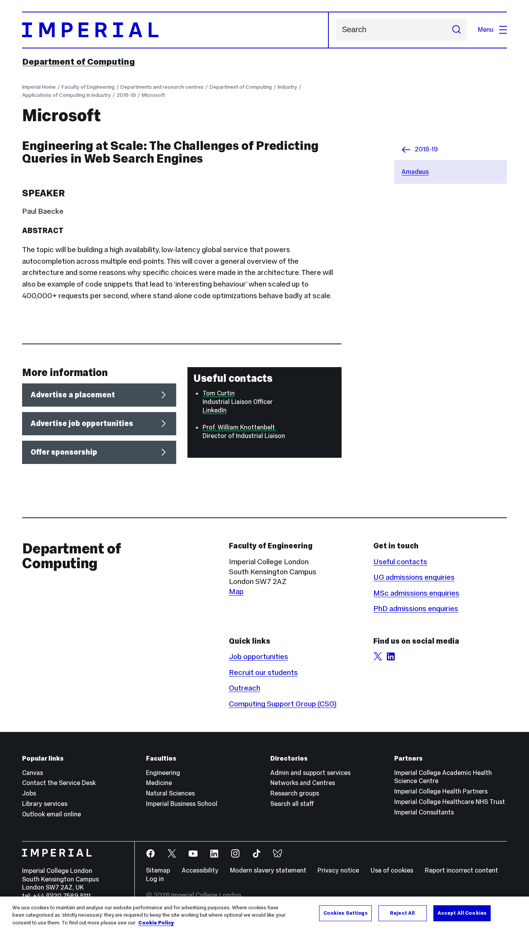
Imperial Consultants (424, 812)
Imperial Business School (181, 804)
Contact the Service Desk (59, 783)
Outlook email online (51, 814)
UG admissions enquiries (414, 577)
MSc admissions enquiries (416, 593)
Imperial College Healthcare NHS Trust (449, 802)
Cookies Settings (345, 913)
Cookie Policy (156, 923)
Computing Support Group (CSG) (283, 703)
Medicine (159, 783)
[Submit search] (456, 30)
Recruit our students (263, 672)
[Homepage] (175, 30)
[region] (264, 914)
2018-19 (126, 94)
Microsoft (153, 94)
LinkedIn (215, 410)
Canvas (32, 773)
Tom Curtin (219, 393)
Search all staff (292, 804)
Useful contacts (400, 561)
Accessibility (200, 870)
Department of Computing (78, 61)
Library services (44, 804)
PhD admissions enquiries (415, 608)
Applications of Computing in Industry (66, 94)
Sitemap (158, 870)
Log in (155, 879)
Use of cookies (392, 870)
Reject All (402, 913)
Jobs (29, 793)
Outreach (244, 687)
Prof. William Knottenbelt (240, 427)
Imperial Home (39, 86)
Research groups (294, 793)
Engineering (163, 773)
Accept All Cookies (462, 913)
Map (236, 591)
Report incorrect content (461, 870)
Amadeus (415, 172)
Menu (485, 30)
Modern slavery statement (268, 870)
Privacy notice (338, 870)
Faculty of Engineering (88, 86)
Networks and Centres (302, 783)
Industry (287, 86)
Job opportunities (258, 656)
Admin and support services (310, 773)
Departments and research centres (162, 86)
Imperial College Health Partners (441, 791)
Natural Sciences (170, 793)
